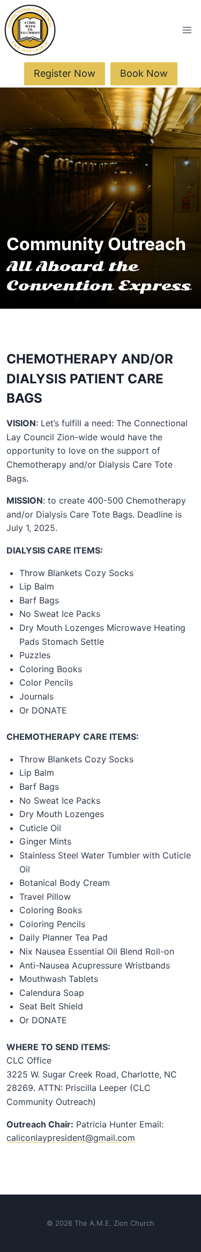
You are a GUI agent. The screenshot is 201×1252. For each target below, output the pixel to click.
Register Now (64, 73)
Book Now (144, 73)
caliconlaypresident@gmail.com (70, 1137)
